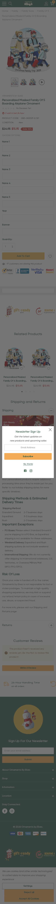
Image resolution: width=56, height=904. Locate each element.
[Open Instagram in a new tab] (30, 470)
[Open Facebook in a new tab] (25, 470)
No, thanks (28, 464)
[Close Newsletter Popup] (50, 429)
